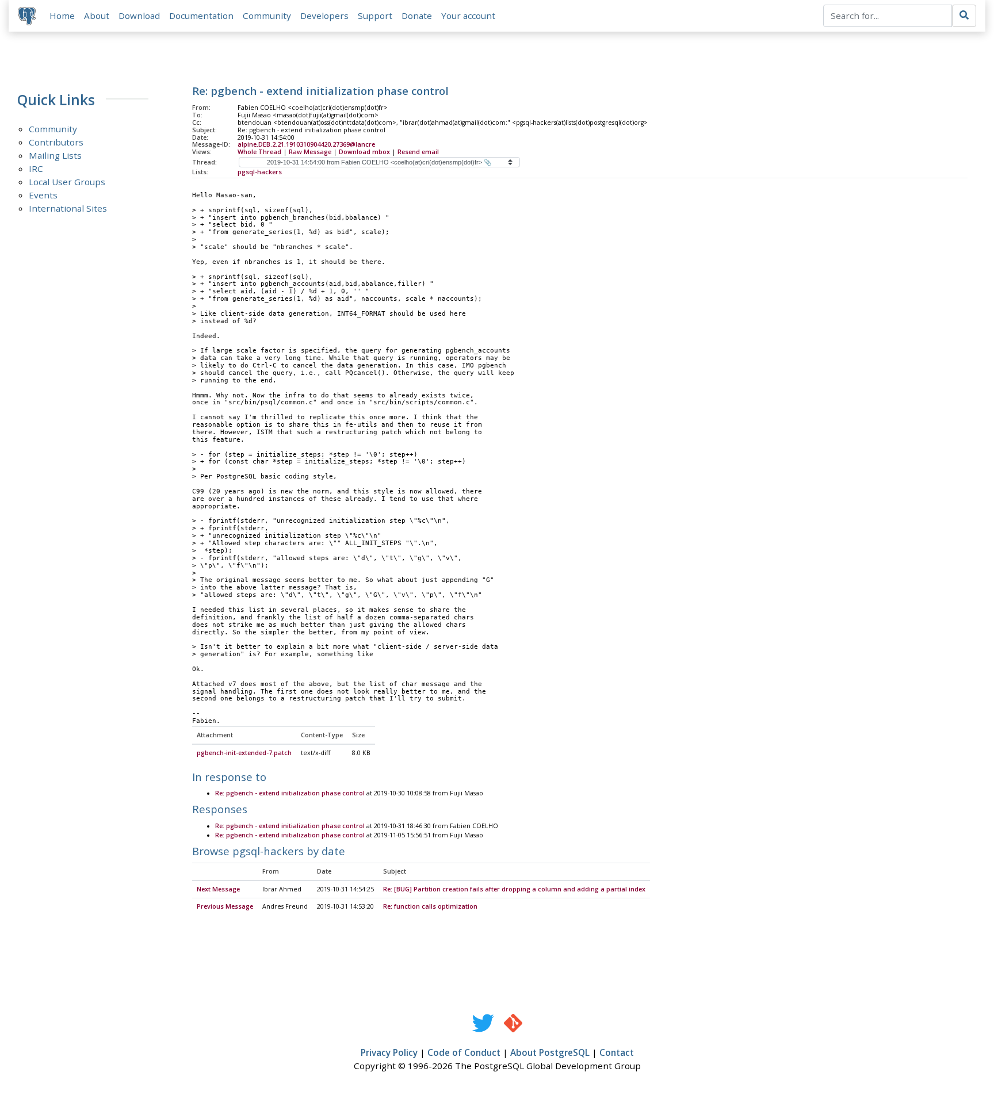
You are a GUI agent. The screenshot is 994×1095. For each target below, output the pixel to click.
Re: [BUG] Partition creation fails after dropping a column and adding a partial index (514, 889)
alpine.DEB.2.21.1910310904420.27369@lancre (306, 144)
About (96, 15)
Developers (324, 15)
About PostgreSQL (550, 1052)
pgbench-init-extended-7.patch (244, 753)
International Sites (68, 208)
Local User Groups (67, 181)
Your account (468, 15)
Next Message (218, 889)
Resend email (418, 152)
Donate (417, 15)
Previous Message (225, 906)
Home (62, 15)
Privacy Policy (389, 1052)
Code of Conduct (463, 1052)
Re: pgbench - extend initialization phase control (290, 793)
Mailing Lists (55, 155)
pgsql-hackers (260, 172)
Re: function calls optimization (430, 906)
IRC (36, 168)
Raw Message (310, 152)
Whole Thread (259, 152)
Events (43, 195)
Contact (616, 1052)
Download (139, 15)
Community (267, 15)
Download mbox (364, 152)
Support (375, 15)
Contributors (56, 142)
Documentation (201, 15)
